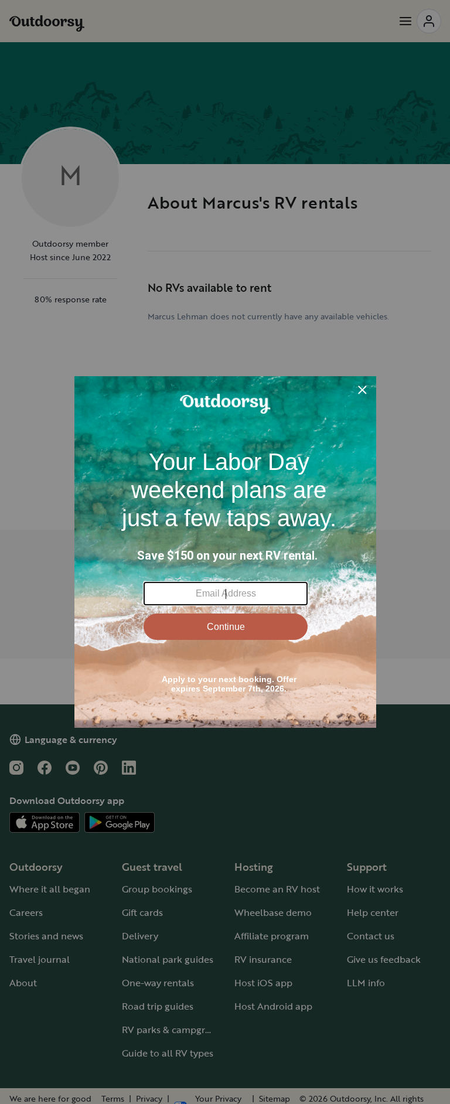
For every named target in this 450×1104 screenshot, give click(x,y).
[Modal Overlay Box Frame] (225, 552)
